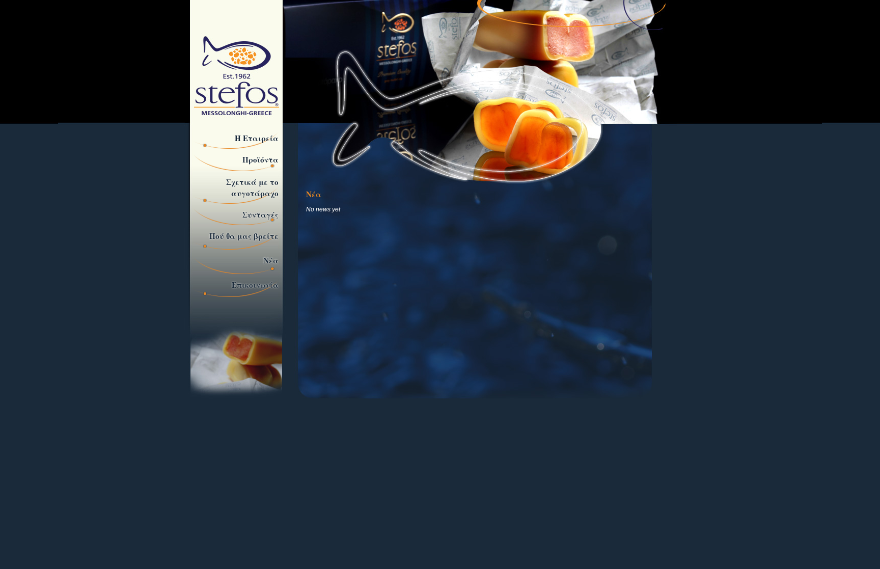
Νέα (271, 260)
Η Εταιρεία (257, 138)
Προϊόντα (260, 159)
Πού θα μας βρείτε (244, 235)
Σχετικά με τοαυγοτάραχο (252, 187)
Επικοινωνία (255, 284)
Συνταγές (260, 214)
